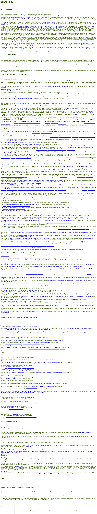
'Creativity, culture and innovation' (9, 302)
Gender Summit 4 (12, 345)
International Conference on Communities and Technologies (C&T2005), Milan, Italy (43, 269)
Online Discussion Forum (49, 272)
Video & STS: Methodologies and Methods (39, 147)
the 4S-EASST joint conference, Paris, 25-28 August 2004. (77, 299)
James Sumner (29, 236)
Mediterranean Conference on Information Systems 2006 (64, 249)
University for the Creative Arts (41, 18)
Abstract (82, 217)
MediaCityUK (81, 107)
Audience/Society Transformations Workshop (16, 362)
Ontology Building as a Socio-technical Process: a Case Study (40, 169)
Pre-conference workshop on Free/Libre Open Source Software (33, 249)
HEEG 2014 (56, 117)
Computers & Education (60, 190)
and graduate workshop (19, 177)
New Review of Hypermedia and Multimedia (42, 133)
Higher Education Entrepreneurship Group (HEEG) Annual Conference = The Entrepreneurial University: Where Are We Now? (34, 347)
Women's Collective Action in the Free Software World (22, 195)
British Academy (16, 459)
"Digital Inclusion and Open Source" (34, 274)
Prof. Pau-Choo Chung (63, 458)
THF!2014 (27, 108)
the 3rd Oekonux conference (28, 291)
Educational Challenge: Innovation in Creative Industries (41, 386)
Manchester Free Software (25, 50)
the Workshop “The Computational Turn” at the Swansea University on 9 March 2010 (55, 150)
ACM (66, 212)
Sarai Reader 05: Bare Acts (22, 263)
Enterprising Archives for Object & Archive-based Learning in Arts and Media (34, 117)
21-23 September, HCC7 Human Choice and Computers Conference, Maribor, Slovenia (20, 241)
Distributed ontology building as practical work (60, 137)
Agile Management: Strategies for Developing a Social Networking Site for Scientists (39, 180)
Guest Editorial (7, 188)
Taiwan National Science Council (31, 459)
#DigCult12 (77, 129)
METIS (35, 33)
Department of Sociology (43, 26)
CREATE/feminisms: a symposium (12, 340)
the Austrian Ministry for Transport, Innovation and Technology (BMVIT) (45, 125)
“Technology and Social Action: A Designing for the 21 (41, 463)
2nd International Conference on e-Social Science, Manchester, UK (21, 417)
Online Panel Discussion (34, 272)
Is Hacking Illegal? (5, 263)
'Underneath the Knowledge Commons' (38, 258)
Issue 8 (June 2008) (36, 183)
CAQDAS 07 (72, 217)
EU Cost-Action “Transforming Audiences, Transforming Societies (47, 362)
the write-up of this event (58, 340)
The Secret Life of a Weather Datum (9, 428)
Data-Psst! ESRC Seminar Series (12, 328)
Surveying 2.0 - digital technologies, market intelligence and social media (55, 184)
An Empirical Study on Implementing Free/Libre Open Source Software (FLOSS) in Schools (67, 241)
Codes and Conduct (53, 193)
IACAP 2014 (75, 114)
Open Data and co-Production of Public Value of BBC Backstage (22, 98)
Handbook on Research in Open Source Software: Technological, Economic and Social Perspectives (49, 220)
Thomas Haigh (21, 236)
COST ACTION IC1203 (35, 433)
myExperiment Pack (50, 159)
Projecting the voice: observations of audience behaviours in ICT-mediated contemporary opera (46, 105)
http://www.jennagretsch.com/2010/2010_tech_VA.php (73, 145)
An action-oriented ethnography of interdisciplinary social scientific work (20, 204)
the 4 (61, 180)
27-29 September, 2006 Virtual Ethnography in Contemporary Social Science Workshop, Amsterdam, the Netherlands (27, 246)
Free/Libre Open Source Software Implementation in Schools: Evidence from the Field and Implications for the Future (27, 190)
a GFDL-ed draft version (16, 227)
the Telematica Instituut (26, 472)
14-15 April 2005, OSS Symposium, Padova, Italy (12, 264)
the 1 (26, 142)
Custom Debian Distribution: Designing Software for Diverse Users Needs (25, 268)
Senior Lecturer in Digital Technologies (17, 15)
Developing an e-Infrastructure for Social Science (14, 210)
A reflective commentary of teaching (16, 90)
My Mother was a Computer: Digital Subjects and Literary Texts (30, 215)
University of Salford (64, 43)
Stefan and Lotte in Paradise (51, 107)
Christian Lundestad (31, 239)
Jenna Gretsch (57, 145)
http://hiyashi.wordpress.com (15, 51)
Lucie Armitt (57, 112)
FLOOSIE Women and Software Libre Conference (17, 365)
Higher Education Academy (73, 436)
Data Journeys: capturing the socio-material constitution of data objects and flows (38, 96)
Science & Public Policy (84, 215)
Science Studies (52, 187)
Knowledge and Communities (39, 473)
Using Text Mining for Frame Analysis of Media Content (13, 451)
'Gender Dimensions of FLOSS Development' (11, 258)
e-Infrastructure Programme (48, 451)
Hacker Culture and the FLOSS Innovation (10, 220)
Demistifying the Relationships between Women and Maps (27, 123)
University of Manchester (79, 37)
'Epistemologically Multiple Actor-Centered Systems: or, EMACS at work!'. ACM (19, 290)
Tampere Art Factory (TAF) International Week (15, 363)
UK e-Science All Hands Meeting (16, 409)
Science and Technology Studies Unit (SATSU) (23, 26)
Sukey (21, 142)
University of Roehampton (59, 15)
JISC (32, 451)
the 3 (32, 202)
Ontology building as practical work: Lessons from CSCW (16, 206)
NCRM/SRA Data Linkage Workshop (13, 406)
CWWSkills (48, 342)
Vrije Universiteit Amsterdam (70, 33)
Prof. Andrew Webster (18, 466)
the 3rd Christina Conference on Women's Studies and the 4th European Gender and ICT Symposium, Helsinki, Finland (56, 218)
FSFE (10, 50)
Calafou (20, 108)
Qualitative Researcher (26, 183)
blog (30, 194)
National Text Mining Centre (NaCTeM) (74, 451)
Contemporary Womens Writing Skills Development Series (32, 342)
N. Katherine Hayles (56, 215)
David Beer (42, 263)
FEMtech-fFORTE (85, 125)
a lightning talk (7, 142)
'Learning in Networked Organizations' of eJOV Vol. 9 (69, 255)
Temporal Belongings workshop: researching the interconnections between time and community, (34, 377)
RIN (42, 449)
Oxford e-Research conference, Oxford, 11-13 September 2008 (72, 169)
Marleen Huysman (5, 256)
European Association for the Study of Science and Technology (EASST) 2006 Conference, (30, 238)
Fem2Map (77, 118)
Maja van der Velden (19, 239)
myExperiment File (60, 159)
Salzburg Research (62, 124)
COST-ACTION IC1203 (7, 119)
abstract (39, 247)
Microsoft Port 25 (63, 177)
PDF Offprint (11, 191)
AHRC (19, 428)
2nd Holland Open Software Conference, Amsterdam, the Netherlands (25, 232)
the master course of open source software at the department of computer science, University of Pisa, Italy (57, 266)
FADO (62, 277)
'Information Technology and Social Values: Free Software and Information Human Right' (67, 280)
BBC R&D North (27, 446)
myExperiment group (71, 159)
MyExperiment (4, 454)
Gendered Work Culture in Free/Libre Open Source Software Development (51, 86)
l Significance (61, 349)
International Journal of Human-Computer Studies (83, 137)
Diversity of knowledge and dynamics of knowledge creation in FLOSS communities (29, 277)
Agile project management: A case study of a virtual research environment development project (64, 139)
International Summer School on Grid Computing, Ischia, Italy (19, 415)
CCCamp (9, 326)
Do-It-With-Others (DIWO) (72, 108)
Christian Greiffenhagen (6, 147)
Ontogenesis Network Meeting (17, 407)
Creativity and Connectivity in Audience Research (32, 359)
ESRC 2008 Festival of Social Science (18, 184)
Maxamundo (67, 129)
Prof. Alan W (16, 105)
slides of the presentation (87, 264)
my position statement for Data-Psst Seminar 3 (77, 331)
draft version (74, 250)
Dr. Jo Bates (29, 428)
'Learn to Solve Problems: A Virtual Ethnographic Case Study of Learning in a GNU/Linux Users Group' (24, 255)
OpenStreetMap (4, 48)
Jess (47, 194)
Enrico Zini (84, 190)
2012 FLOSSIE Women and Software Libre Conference (64, 131)
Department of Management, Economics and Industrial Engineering (73, 229)
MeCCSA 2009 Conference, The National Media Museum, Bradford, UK (24, 391)
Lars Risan (61, 187)
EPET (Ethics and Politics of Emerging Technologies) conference (19, 368)
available (92, 112)
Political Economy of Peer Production (51, 195)
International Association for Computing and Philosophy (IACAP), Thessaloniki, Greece (24, 344)
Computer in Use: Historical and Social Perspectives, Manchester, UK (24, 235)
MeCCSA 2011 (11, 375)
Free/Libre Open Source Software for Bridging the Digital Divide (15, 259)
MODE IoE (33, 370)
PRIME (32, 34)
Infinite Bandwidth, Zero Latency (30, 385)
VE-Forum (52, 473)
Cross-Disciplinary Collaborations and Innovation (19, 372)
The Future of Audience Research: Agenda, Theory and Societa (43, 349)
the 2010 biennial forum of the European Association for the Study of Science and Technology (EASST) (31, 383)
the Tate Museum (91, 272)
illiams (21, 105)
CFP (95, 187)
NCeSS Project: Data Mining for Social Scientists (14, 209)
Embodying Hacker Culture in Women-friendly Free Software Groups (25, 193)
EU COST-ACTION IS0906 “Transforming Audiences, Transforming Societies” (50, 372)
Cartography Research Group (51, 123)
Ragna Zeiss (82, 239)
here (19, 107)
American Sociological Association (85, 177)
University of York (56, 26)
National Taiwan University (49, 22)
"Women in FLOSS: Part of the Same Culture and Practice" (45, 275)
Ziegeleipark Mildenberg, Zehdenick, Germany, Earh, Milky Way (26, 326)
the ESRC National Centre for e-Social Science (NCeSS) (58, 37)
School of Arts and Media (50, 43)
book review (12, 215)
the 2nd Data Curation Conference (17, 414)
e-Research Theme (37, 451)
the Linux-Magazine (67, 47)
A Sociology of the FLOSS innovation (14, 266)
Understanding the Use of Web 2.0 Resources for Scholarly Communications (18, 449)
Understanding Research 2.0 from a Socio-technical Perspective (77, 166)
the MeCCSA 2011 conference (32, 144)
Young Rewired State (11, 369)
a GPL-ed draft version (6, 224)
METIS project (4, 471)
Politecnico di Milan (5, 230)
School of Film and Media (25, 18)
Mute (49, 258)
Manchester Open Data (83, 48)
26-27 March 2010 (12, 152)
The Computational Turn (31, 388)
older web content (46, 428)
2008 (26, 177)
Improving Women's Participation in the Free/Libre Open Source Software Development (69, 232)
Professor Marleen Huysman (85, 33)
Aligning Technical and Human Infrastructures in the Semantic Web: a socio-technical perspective (25, 207)
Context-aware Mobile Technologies (13, 378)
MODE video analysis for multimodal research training (18, 370)
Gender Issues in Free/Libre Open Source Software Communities (21, 131)
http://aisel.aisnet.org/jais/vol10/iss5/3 (64, 155)
